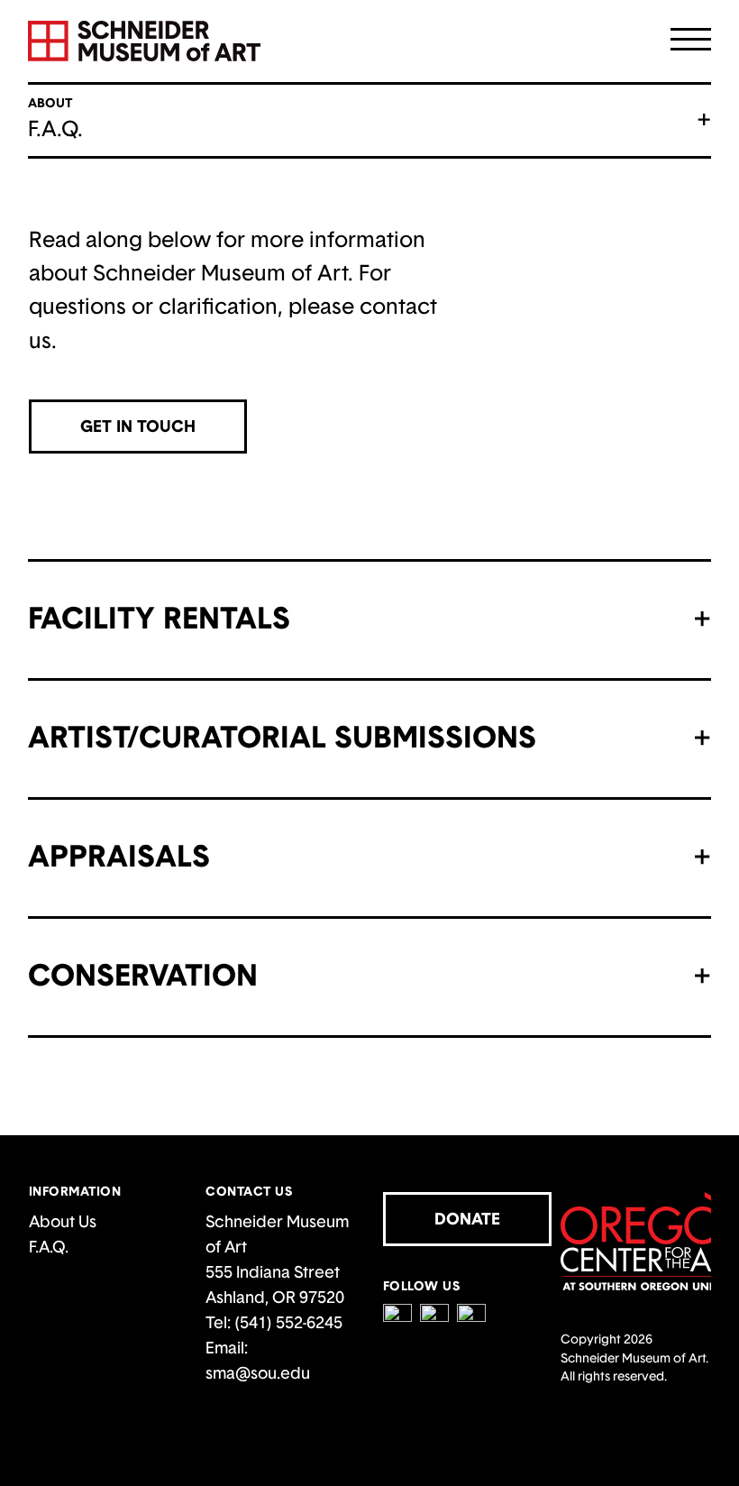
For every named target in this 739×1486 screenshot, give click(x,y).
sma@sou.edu (257, 1373)
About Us (62, 1221)
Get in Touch (138, 426)
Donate (467, 1218)
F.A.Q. (48, 1246)
